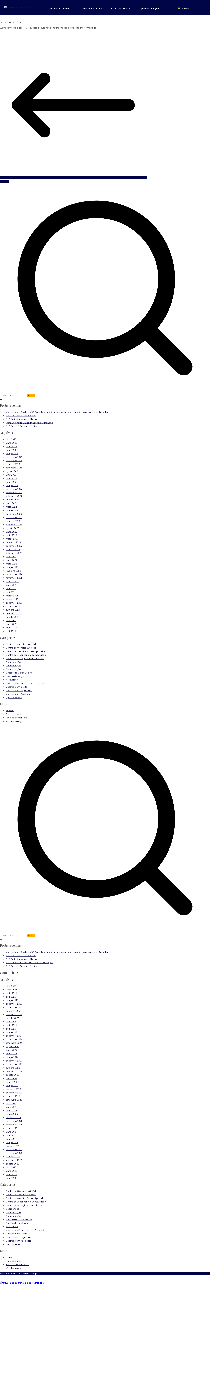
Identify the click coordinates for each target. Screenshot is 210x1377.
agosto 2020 (12, 616)
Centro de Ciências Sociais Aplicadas (25, 651)
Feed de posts (13, 714)
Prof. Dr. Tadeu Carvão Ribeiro (21, 419)
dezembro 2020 (14, 602)
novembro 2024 (14, 492)
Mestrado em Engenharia (19, 690)
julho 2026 (11, 439)
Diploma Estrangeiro (150, 8)
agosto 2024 (12, 499)
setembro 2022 (14, 553)
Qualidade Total (14, 697)
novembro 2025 (14, 460)
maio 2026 (11, 446)
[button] (62, 8)
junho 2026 (11, 442)
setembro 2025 (14, 467)
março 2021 (12, 595)
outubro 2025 (13, 464)
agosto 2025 (12, 471)
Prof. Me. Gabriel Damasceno (21, 415)
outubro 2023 (13, 521)
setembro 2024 (14, 496)
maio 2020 (11, 627)
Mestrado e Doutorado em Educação (25, 683)
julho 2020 (11, 620)
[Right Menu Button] (208, 1286)
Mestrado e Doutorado (60, 8)
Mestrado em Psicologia (18, 693)
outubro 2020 (13, 609)
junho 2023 (11, 531)
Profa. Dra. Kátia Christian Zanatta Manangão (29, 422)
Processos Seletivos (120, 8)
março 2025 (12, 485)
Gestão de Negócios (17, 676)
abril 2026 (11, 449)
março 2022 (12, 567)
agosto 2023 (12, 528)
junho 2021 (11, 584)
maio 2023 (11, 535)
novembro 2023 (14, 517)
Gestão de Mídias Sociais (19, 672)
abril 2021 (10, 592)
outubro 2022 (13, 549)
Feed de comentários (17, 717)
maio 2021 (11, 588)
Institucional (12, 679)
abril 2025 (11, 481)
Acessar (10, 710)
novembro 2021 (14, 577)
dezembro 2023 (14, 513)
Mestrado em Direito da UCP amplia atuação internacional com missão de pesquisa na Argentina (57, 412)
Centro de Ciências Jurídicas (21, 647)
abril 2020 (11, 631)
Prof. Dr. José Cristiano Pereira (21, 426)
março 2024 (12, 510)
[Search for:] (105, 290)
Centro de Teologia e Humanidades (25, 658)
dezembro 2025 (14, 456)
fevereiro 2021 (13, 599)
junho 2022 (11, 560)
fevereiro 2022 (13, 570)
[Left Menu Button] (1, 1279)
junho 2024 (11, 503)
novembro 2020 (14, 606)
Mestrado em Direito (16, 686)
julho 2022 (11, 556)
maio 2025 (11, 478)
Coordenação (13, 662)
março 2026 (12, 453)
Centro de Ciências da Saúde (21, 644)
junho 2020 (11, 624)
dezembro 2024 (14, 489)
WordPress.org (13, 721)
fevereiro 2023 (13, 542)
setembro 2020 (14, 613)
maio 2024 (11, 506)
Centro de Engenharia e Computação (26, 654)
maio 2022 (11, 563)
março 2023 (12, 538)
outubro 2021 (12, 581)
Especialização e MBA (91, 8)
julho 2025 (11, 474)
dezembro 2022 (14, 545)
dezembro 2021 (14, 574)
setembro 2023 (14, 524)
